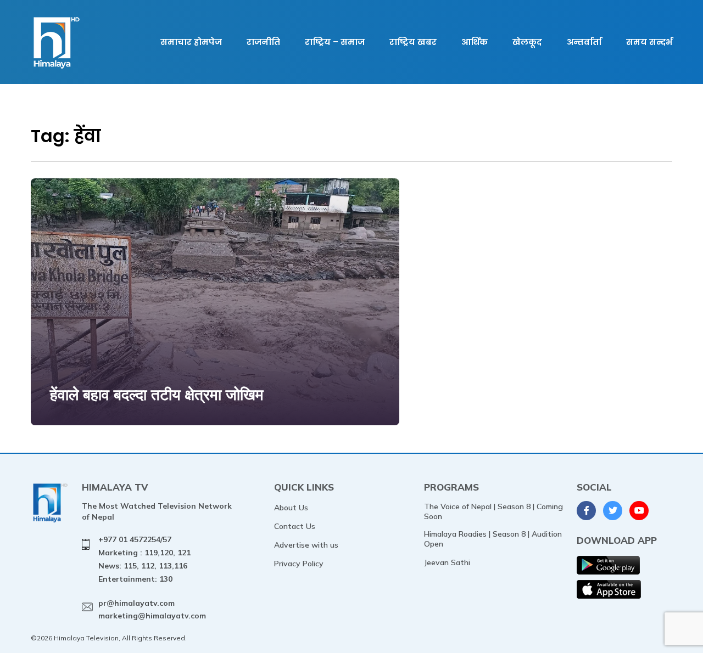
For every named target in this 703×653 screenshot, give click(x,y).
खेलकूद (527, 42)
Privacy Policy (298, 563)
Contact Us (294, 526)
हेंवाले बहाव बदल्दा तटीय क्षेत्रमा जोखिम (157, 394)
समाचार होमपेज (191, 42)
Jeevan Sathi (447, 562)
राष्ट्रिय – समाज (335, 42)
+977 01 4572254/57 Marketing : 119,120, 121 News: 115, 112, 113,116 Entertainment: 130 (144, 558)
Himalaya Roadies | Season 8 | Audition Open (493, 539)
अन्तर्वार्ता (584, 42)
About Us (291, 508)
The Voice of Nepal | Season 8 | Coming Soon (493, 511)
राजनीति (263, 42)
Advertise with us (306, 545)
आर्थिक (474, 42)
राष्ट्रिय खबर (413, 42)
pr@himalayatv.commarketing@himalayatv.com (152, 609)
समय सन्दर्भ (649, 42)
